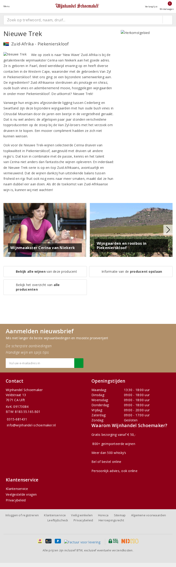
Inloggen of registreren (22, 515)
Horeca (103, 515)
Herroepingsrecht (111, 520)
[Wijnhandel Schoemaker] (77, 6)
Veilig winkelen (82, 515)
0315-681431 (17, 419)
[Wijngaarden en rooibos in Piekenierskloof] (131, 229)
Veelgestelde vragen (21, 494)
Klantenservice (17, 488)
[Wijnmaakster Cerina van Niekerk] (44, 229)
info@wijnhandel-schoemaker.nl (31, 425)
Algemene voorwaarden (148, 515)
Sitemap (120, 515)
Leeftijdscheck (57, 520)
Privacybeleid (16, 500)
